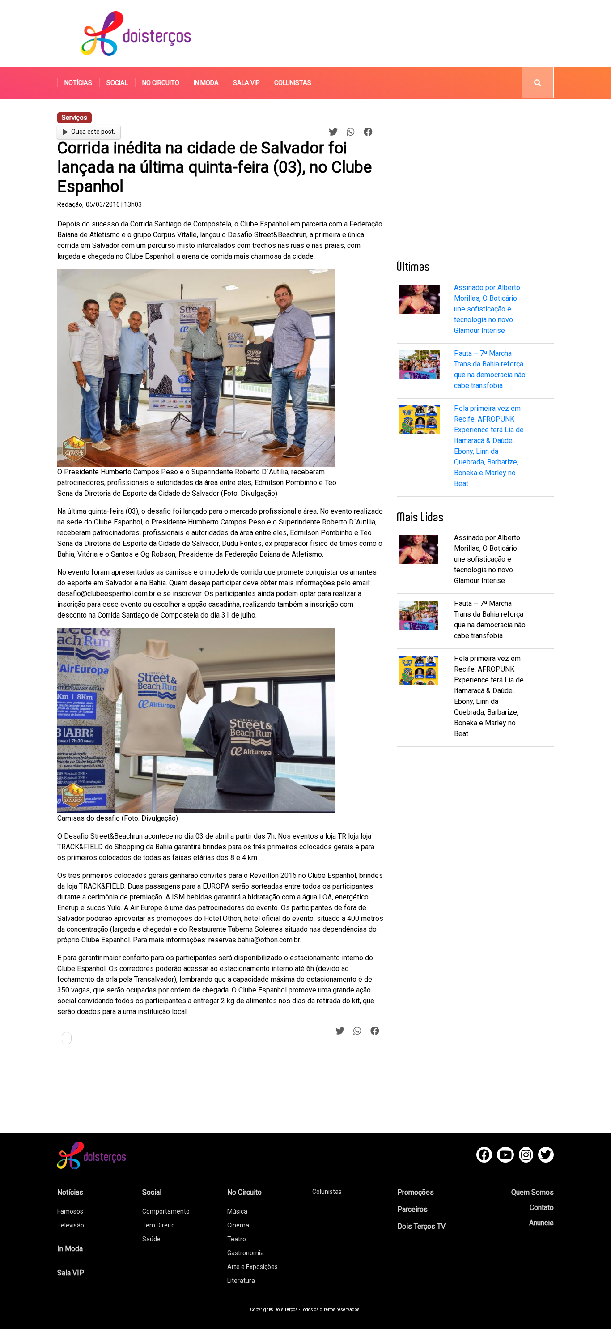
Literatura (241, 1280)
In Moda (206, 82)
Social (117, 82)
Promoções (415, 1192)
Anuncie (541, 1222)
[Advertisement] (390, 33)
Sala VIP (246, 82)
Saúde (151, 1239)
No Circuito (160, 82)
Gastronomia (245, 1253)
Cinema (238, 1225)
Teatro (236, 1239)
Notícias (78, 82)
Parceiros (412, 1209)
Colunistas (292, 82)
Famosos (70, 1211)
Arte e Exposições (252, 1266)
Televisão (70, 1225)
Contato (542, 1207)
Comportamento (166, 1211)
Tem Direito (158, 1225)
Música (237, 1211)
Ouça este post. (93, 131)
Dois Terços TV (421, 1226)
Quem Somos (532, 1192)
